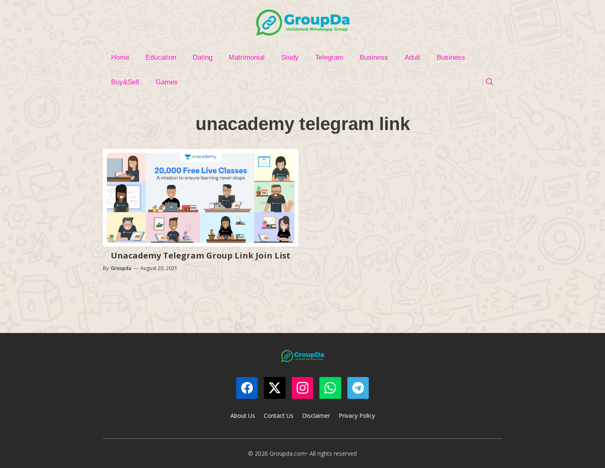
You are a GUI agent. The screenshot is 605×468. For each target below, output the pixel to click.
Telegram (329, 57)
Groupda (121, 268)
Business (374, 57)
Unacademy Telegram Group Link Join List (201, 255)
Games (167, 82)
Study (290, 57)
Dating (202, 57)
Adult (412, 57)
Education (161, 57)
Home (120, 57)
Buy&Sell (125, 82)
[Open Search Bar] (489, 82)
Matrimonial (247, 57)
